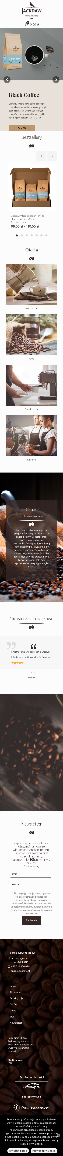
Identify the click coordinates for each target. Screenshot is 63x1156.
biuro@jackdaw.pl (20, 970)
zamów (22, 128)
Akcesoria (15, 992)
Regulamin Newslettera (20, 1044)
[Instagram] (11, 1063)
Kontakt (12, 1051)
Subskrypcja (16, 998)
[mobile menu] (58, 7)
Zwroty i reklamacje (18, 1047)
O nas (13, 1010)
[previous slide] (41, 156)
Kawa (13, 986)
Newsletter (16, 1022)
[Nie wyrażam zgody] (58, 1135)
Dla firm (14, 1004)
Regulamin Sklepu (17, 1037)
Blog (12, 1016)
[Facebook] (9, 1063)
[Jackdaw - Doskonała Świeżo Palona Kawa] (31, 10)
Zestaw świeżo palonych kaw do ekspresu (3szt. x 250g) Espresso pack (27, 219)
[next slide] (52, 156)
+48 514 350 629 (20, 966)
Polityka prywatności (19, 1041)
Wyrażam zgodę (18, 1150)
